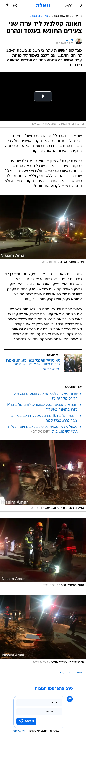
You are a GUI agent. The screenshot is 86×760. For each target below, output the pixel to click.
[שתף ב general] (7, 5)
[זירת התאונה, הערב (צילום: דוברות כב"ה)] (43, 230)
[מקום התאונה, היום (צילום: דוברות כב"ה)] (43, 553)
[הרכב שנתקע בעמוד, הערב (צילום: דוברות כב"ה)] (43, 630)
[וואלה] (43, 5)
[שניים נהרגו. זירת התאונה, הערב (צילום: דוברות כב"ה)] (43, 476)
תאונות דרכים (74, 672)
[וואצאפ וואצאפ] (15, 5)
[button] (68, 5)
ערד (61, 672)
